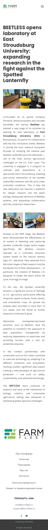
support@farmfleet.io (24, 508)
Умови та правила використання (24, 488)
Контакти (24, 475)
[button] (21, 515)
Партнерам (24, 464)
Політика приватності (24, 482)
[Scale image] (13, 220)
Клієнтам (24, 459)
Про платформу (24, 453)
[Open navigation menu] (42, 6)
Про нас (24, 470)
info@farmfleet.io (24, 504)
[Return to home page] (10, 6)
